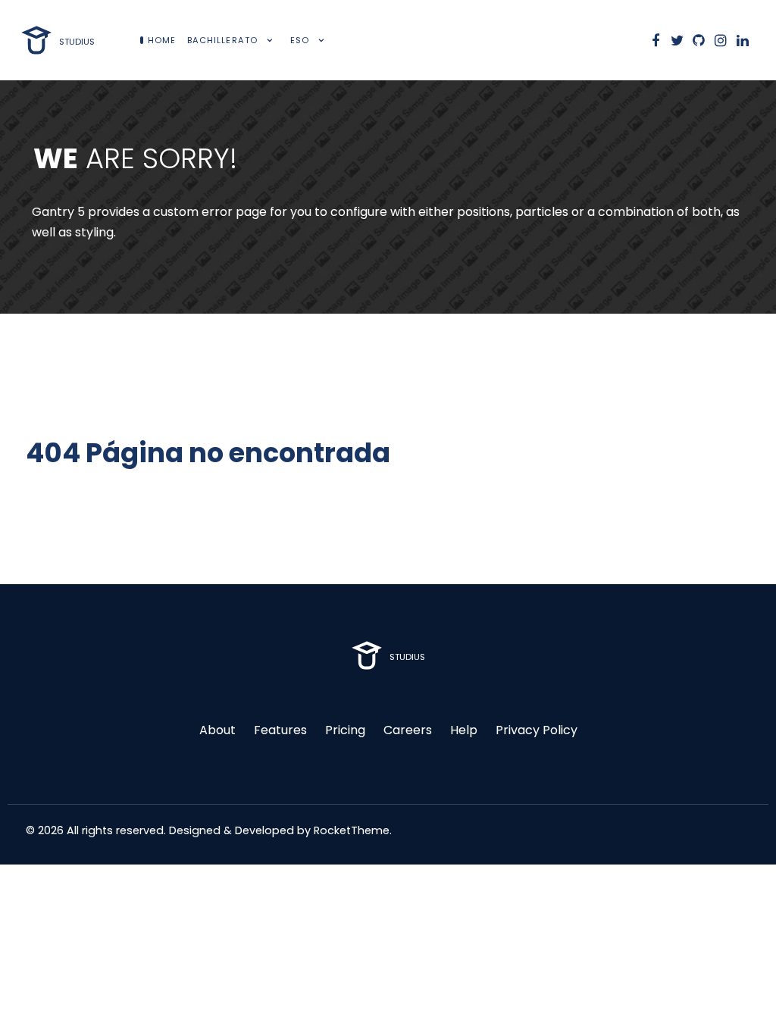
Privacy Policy (536, 730)
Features (280, 730)
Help (463, 730)
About (217, 730)
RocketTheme (352, 830)
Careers (407, 730)
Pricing (345, 730)
